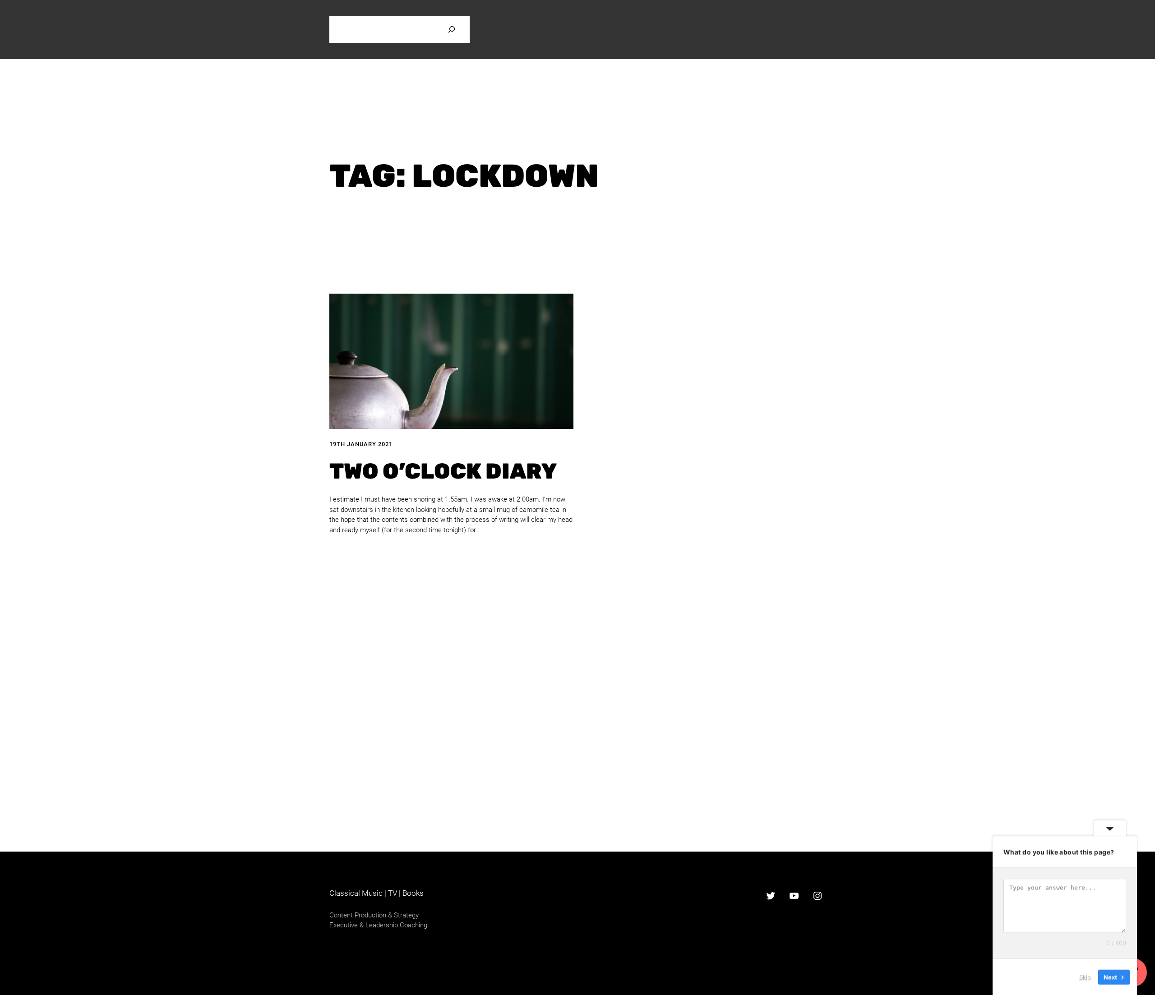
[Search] (451, 29)
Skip (1085, 976)
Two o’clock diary (443, 471)
